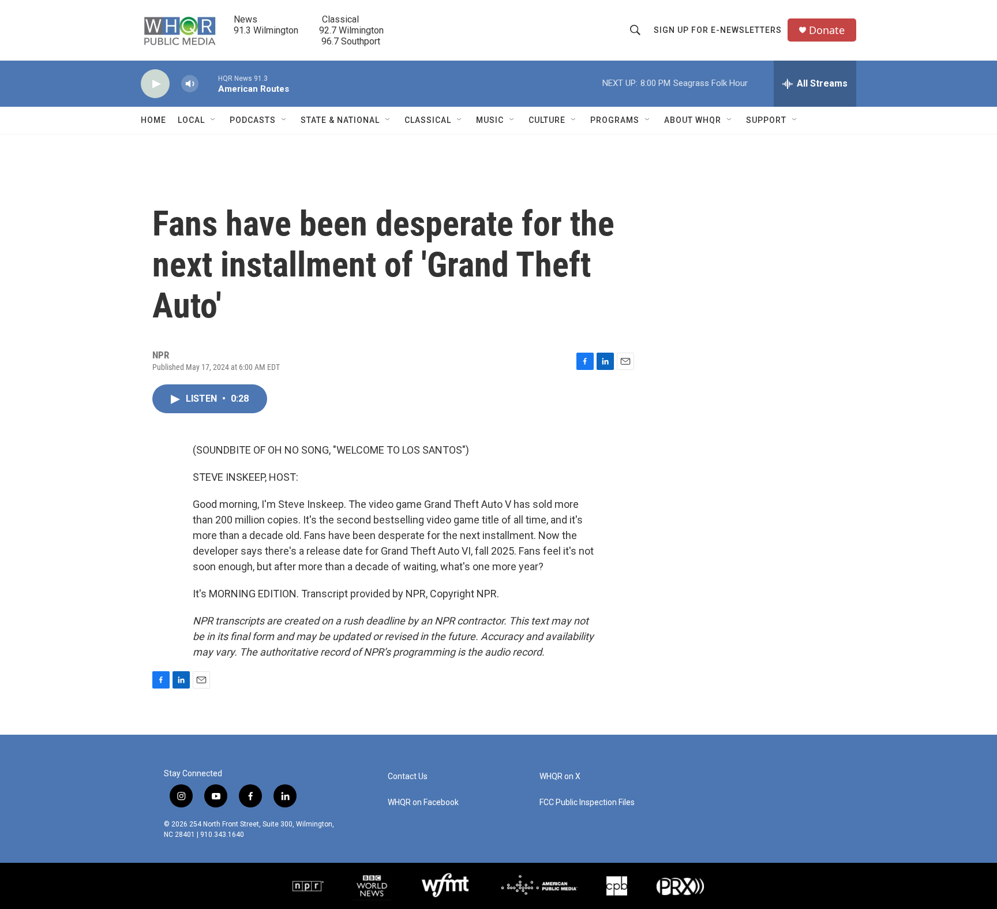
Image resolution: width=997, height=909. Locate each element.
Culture (547, 120)
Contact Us (408, 776)
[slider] (208, 83)
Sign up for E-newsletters (718, 30)
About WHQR (692, 120)
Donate (827, 30)
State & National (340, 120)
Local (191, 120)
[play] (155, 84)
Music (490, 120)
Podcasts (253, 120)
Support (766, 120)
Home (153, 120)
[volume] (190, 84)
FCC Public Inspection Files (587, 802)
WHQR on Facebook (423, 802)
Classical (427, 120)
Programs (614, 120)
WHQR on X (559, 776)
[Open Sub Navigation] (213, 120)
